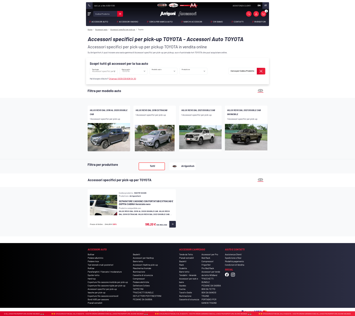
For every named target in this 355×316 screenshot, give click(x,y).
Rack (181, 264)
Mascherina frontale (142, 268)
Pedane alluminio (95, 257)
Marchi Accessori (193, 21)
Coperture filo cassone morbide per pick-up (108, 282)
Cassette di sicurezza (143, 275)
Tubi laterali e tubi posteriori (100, 264)
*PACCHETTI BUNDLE (143, 292)
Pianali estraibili (95, 302)
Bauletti (136, 254)
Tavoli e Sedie (185, 292)
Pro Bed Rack (207, 268)
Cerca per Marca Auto (161, 21)
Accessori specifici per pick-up (102, 289)
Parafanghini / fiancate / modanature (105, 271)
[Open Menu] (89, 14)
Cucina (182, 289)
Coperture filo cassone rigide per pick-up (106, 285)
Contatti (239, 21)
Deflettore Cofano (141, 285)
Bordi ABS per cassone (98, 299)
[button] (249, 14)
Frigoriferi (206, 264)
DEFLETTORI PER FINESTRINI (147, 296)
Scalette (183, 268)
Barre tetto (138, 261)
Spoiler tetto (93, 275)
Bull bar (91, 254)
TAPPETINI (138, 289)
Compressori (139, 278)
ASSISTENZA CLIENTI (242, 5)
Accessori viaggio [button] (128, 21)
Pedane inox (93, 261)
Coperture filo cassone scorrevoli (103, 296)
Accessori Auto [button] (100, 21)
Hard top (92, 278)
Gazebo (182, 285)
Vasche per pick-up (96, 292)
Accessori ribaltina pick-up (145, 264)
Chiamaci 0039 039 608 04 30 (122, 78)
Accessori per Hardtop (143, 257)
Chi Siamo (218, 21)
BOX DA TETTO (208, 289)
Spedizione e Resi (233, 257)
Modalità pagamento (234, 261)
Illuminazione (139, 271)
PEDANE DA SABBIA (142, 299)
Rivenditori (260, 21)
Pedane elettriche (141, 282)
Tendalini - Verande (187, 275)
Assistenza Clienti (233, 254)
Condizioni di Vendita (234, 264)
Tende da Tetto (186, 254)
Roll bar (91, 268)
